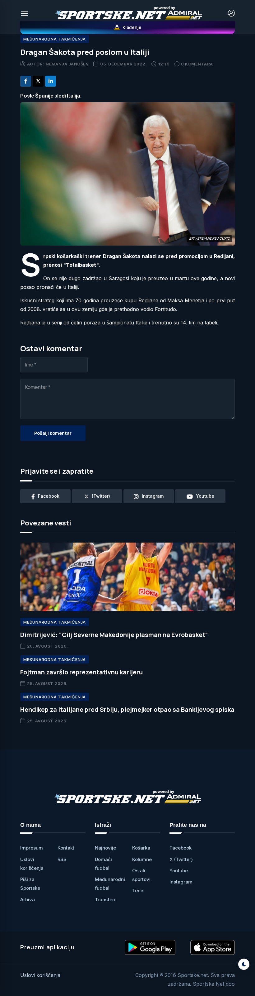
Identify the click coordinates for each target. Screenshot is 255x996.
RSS (62, 859)
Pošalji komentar (53, 433)
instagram (153, 496)
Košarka (141, 848)
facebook (48, 496)
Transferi (105, 900)
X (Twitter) (181, 859)
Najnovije (105, 848)
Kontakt (66, 848)
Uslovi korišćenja (40, 975)
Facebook (180, 848)
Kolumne (142, 859)
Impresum (31, 848)
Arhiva (27, 900)
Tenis (138, 890)
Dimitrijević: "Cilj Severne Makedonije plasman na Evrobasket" (114, 634)
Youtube (178, 871)
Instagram (180, 882)
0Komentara (197, 63)
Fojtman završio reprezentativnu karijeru (81, 672)
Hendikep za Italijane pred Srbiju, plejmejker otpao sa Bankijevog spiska (127, 709)
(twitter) (101, 496)
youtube (205, 496)
